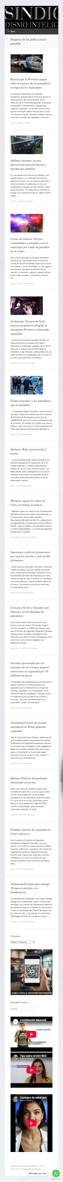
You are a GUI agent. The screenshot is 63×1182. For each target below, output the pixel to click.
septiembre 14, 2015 (19, 537)
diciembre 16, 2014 (18, 648)
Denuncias (33, 648)
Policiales (29, 201)
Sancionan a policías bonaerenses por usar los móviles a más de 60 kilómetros (30, 556)
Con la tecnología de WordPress (24, 1165)
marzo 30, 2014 (17, 814)
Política (27, 122)
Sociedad (31, 363)
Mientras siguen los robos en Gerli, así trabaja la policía (28, 503)
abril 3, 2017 (16, 485)
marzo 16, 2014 (17, 869)
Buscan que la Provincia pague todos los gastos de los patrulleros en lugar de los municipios (31, 83)
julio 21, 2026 (16, 122)
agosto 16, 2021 (17, 283)
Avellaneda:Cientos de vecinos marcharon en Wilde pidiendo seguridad (29, 727)
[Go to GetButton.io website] (56, 1179)
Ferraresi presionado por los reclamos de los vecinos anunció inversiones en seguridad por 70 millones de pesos (30, 669)
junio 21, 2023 (16, 201)
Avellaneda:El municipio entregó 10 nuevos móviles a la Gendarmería (30, 888)
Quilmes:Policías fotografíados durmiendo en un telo (29, 780)
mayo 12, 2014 (16, 707)
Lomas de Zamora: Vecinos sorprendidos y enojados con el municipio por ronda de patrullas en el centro (30, 245)
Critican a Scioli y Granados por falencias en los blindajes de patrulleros (30, 612)
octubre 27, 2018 (17, 363)
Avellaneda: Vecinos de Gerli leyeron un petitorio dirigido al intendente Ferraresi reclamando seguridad (30, 327)
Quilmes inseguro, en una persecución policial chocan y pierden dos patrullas (28, 164)
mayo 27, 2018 (16, 434)
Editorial (28, 434)
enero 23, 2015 (17, 592)
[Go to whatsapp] (56, 1173)
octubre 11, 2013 (17, 921)
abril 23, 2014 (16, 763)
